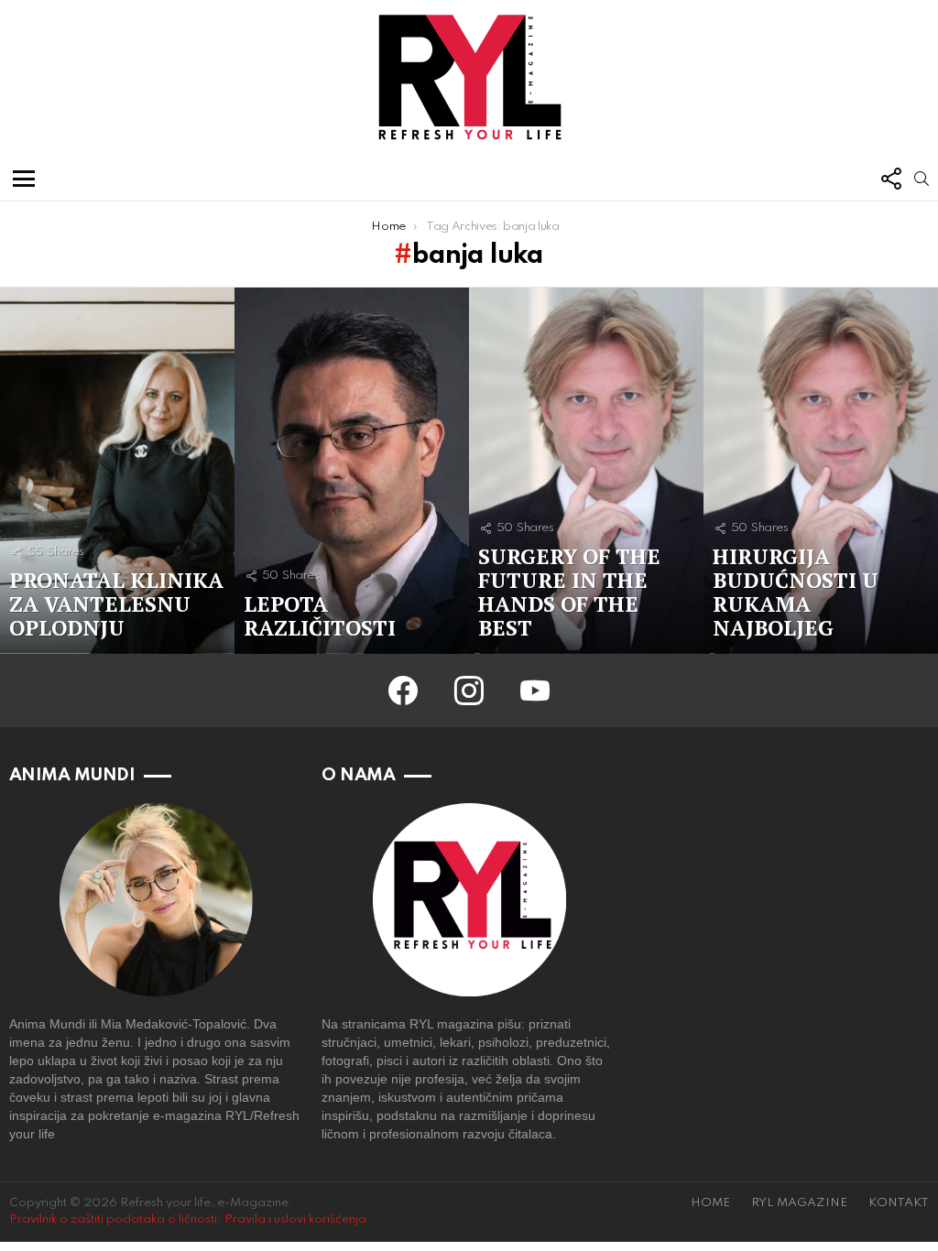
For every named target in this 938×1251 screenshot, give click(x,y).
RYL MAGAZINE (799, 1203)
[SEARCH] (921, 178)
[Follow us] (890, 178)
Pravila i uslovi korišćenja (295, 1219)
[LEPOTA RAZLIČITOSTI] (351, 471)
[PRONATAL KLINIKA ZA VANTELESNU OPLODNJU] (117, 471)
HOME (710, 1203)
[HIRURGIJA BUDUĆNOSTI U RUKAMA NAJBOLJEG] (821, 471)
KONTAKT (898, 1203)
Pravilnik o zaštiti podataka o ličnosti (113, 1219)
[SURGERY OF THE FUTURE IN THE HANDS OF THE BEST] (586, 471)
